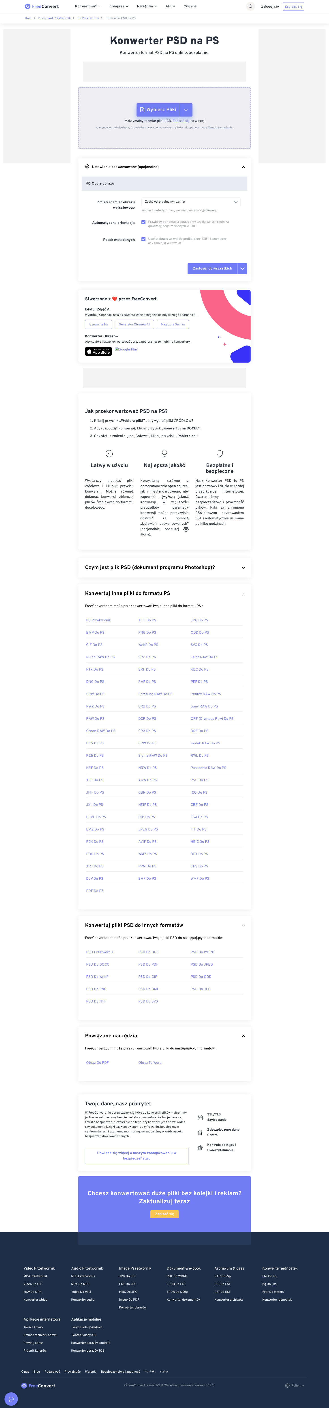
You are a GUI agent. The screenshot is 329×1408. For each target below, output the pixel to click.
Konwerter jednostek (277, 1300)
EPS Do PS (199, 866)
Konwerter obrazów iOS (87, 1351)
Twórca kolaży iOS (83, 1335)
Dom (28, 18)
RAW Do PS (95, 719)
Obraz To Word (150, 1063)
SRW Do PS (95, 694)
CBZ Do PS (199, 805)
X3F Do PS (94, 780)
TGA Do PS (199, 817)
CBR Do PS (147, 792)
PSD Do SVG (148, 1001)
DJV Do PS (94, 879)
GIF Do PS (94, 645)
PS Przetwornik (88, 18)
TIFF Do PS (147, 620)
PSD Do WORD (202, 952)
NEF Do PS (95, 768)
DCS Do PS (95, 743)
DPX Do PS (199, 854)
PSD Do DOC (148, 952)
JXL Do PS (94, 805)
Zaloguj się (270, 6)
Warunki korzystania (219, 128)
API (168, 6)
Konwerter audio (82, 1300)
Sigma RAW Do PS (153, 756)
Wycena (190, 6)
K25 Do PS (95, 756)
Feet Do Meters (273, 1292)
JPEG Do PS (148, 829)
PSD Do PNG (96, 989)
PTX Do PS (94, 669)
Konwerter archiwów (228, 1300)
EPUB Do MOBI (177, 1292)
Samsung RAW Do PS (155, 694)
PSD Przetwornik (99, 952)
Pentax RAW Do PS (206, 694)
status (164, 1372)
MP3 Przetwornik (83, 1276)
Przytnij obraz (33, 1343)
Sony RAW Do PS (204, 706)
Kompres (116, 6)
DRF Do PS (199, 731)
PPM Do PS (147, 866)
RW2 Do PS (95, 706)
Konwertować (86, 6)
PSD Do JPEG (202, 964)
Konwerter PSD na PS (121, 18)
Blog (37, 1372)
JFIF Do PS (95, 792)
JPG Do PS (199, 620)
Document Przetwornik (54, 18)
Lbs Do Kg (269, 1276)
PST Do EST (222, 1284)
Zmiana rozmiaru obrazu (41, 1335)
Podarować (52, 1372)
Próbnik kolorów (35, 1351)
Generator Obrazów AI (134, 325)
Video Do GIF (33, 1284)
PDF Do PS (95, 891)
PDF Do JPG (128, 1284)
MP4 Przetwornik (36, 1276)
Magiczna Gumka (173, 325)
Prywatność (72, 1372)
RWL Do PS (200, 756)
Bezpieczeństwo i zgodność (120, 1372)
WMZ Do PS (147, 854)
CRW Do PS (147, 743)
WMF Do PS (200, 879)
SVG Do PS (199, 645)
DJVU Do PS (96, 817)
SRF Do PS (147, 669)
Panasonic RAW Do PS (208, 768)
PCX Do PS (95, 842)
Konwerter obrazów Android (90, 1343)
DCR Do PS (147, 719)
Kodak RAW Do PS (205, 743)
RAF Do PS (147, 682)
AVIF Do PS (147, 842)
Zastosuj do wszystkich (212, 268)
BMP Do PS (95, 633)
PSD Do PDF (148, 964)
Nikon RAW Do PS (100, 657)
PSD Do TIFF (96, 1001)
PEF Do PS (199, 682)
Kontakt (150, 1372)
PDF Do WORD (177, 1276)
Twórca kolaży (33, 1327)
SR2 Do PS (147, 657)
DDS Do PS (95, 854)
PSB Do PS (199, 780)
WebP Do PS (148, 645)
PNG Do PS (147, 633)
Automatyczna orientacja (113, 223)
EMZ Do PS (95, 829)
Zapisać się (293, 6)
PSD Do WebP (97, 977)
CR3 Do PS (147, 731)
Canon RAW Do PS (100, 731)
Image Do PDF (129, 1300)
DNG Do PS (95, 682)
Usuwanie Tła (98, 325)
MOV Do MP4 (33, 1292)
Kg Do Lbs (269, 1284)
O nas (25, 1372)
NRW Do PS (147, 768)
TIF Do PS (199, 829)
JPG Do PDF (128, 1276)
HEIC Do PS (200, 842)
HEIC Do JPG (128, 1292)
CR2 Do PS (147, 706)
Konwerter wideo (35, 1300)
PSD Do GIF (147, 977)
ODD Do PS (200, 633)
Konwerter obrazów (132, 1308)
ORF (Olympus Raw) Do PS (212, 719)
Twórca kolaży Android (87, 1327)
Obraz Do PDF (97, 1063)
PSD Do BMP (148, 989)
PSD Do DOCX (97, 964)
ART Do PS (95, 866)
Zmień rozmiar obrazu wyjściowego (116, 205)
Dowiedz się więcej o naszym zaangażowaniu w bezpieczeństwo (136, 1156)
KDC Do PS (200, 669)
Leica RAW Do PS (204, 657)
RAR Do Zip (222, 1276)
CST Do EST (222, 1292)
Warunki (90, 1372)
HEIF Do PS (147, 805)
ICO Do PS (199, 792)
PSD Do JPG (201, 989)
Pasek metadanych (119, 240)
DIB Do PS (146, 817)
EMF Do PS (147, 879)
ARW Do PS (147, 780)
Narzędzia (145, 6)
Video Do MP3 (81, 1292)
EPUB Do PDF (176, 1284)
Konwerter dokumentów (184, 1300)
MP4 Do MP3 (80, 1284)
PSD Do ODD (201, 977)
